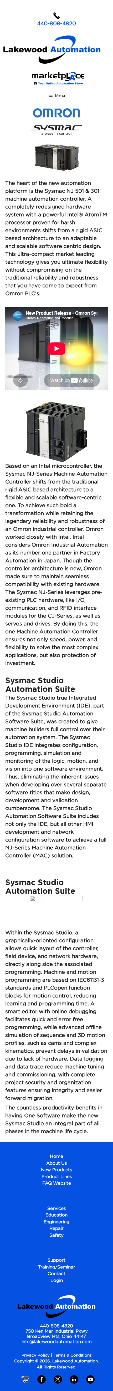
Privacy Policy (36, 1355)
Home (56, 1157)
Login (56, 1281)
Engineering (56, 1222)
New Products (56, 1170)
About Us (56, 1163)
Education (56, 1215)
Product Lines (57, 1177)
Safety (56, 1235)
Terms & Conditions (72, 1355)
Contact (56, 1274)
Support (56, 1260)
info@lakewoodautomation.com (57, 1342)
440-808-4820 (56, 23)
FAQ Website (56, 1183)
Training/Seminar (56, 1267)
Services (56, 1209)
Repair (56, 1229)
